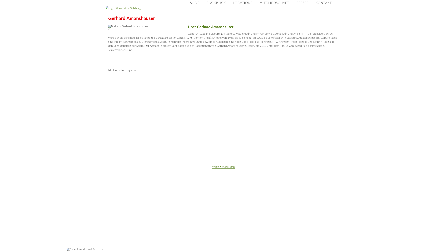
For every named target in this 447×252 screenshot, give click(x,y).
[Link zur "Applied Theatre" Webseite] (119, 116)
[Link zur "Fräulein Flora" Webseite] (142, 116)
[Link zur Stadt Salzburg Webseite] (316, 80)
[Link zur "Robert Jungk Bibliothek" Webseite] (188, 133)
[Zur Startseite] (140, 8)
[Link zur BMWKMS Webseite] (131, 80)
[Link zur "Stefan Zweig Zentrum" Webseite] (165, 133)
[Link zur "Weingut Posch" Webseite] (212, 116)
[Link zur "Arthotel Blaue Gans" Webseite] (212, 151)
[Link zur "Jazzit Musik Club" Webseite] (188, 151)
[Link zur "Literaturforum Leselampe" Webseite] (281, 133)
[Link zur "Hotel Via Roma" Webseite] (119, 151)
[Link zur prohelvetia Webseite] (177, 80)
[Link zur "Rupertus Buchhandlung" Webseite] (119, 133)
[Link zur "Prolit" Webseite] (304, 116)
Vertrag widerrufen (223, 167)
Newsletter (288, 4)
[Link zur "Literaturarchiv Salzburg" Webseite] (142, 133)
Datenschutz (304, 4)
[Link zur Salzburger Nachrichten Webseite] (131, 98)
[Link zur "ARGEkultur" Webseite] (304, 133)
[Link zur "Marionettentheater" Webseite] (212, 133)
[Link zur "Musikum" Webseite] (235, 116)
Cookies (339, 4)
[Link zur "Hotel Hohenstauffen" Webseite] (142, 151)
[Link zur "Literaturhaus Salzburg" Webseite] (327, 116)
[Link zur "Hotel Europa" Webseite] (165, 116)
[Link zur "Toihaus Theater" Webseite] (327, 133)
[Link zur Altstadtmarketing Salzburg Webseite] (223, 80)
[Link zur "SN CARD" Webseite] (165, 151)
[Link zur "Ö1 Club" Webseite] (258, 133)
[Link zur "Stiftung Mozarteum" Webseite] (188, 116)
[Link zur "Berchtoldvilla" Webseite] (258, 116)
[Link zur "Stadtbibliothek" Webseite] (235, 133)
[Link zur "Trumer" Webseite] (281, 116)
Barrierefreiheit (323, 4)
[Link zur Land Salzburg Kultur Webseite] (270, 80)
